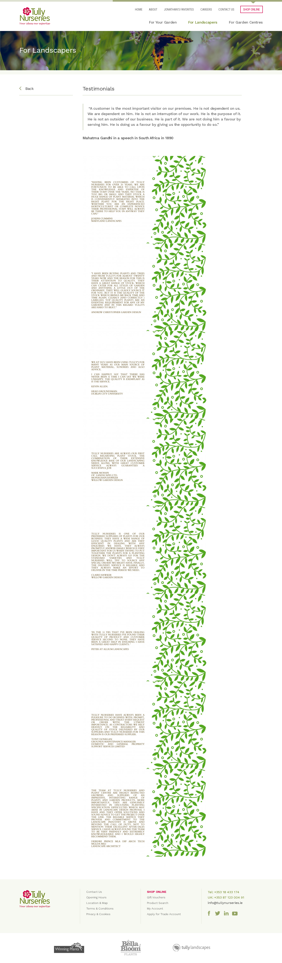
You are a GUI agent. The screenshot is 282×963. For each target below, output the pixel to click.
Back (29, 88)
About (153, 9)
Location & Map (97, 903)
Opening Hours (96, 897)
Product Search (157, 903)
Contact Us (226, 9)
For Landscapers (202, 22)
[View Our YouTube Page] (236, 913)
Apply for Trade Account (164, 914)
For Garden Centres (246, 22)
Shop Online (156, 891)
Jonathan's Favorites (179, 9)
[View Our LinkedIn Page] (227, 913)
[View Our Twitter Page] (219, 913)
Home (138, 9)
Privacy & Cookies (98, 914)
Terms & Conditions (100, 908)
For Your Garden (163, 22)
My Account (155, 908)
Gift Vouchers (156, 897)
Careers (206, 9)
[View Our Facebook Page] (210, 913)
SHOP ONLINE (251, 9)
